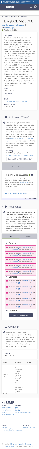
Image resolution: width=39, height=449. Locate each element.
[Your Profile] (35, 7)
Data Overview (6, 411)
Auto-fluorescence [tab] (20, 167)
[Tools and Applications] (31, 7)
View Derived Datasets (20, 315)
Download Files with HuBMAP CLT (20, 159)
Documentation (6, 409)
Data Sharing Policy (8, 429)
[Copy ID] (20, 13)
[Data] (4, 7)
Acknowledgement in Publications (12, 431)
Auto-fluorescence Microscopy (13, 25)
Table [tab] (10, 236)
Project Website (6, 407)
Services (17, 409)
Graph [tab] (28, 236)
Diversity (4, 412)
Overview (4, 427)
